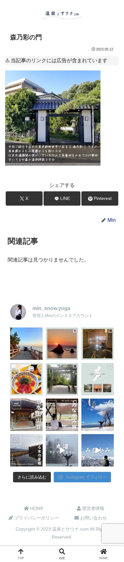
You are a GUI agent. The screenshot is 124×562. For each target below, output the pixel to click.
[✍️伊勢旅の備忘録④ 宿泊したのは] (97, 343)
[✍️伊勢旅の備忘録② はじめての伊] (62, 379)
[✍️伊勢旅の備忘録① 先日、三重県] (97, 379)
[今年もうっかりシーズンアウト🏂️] (97, 415)
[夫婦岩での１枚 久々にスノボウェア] (26, 343)
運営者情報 (92, 508)
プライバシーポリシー (36, 517)
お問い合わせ (93, 517)
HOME (36, 508)
